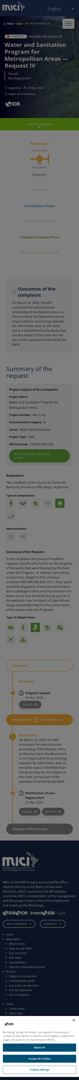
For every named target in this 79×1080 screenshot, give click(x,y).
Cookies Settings (39, 1069)
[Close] (74, 1020)
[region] (39, 1046)
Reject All (39, 1047)
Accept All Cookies (39, 1058)
